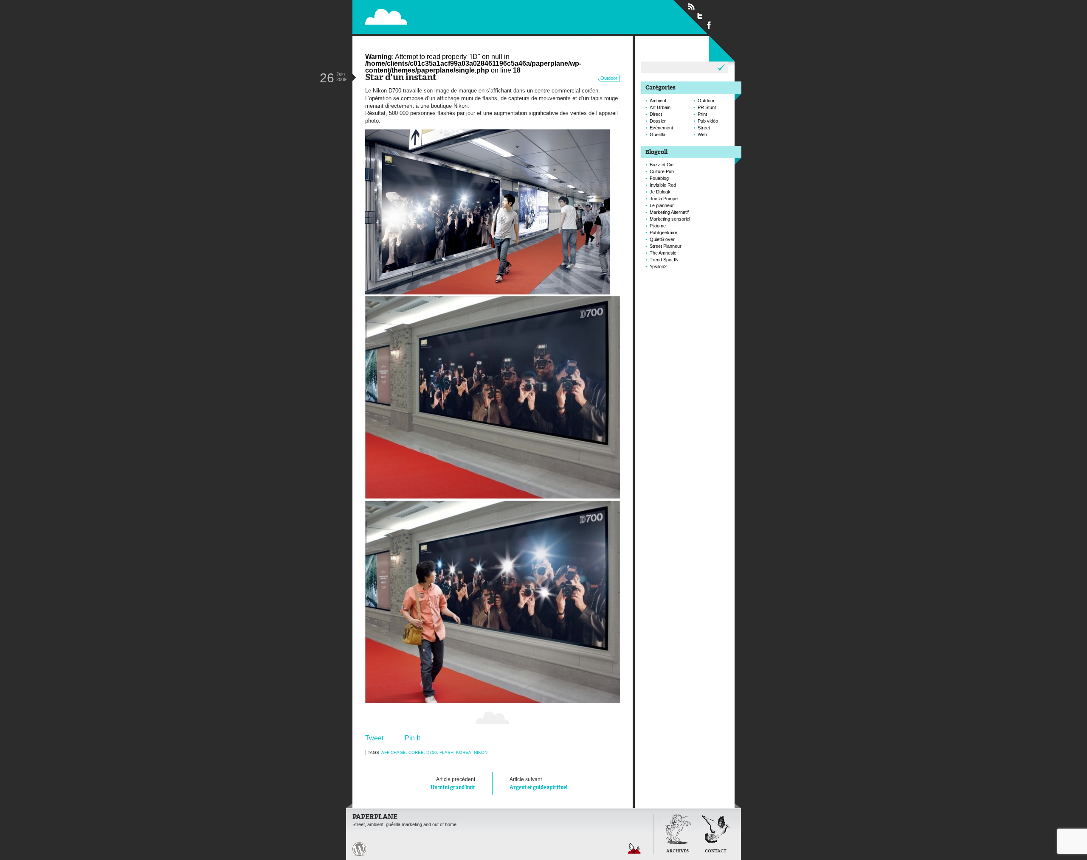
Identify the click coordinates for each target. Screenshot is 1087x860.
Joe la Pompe (664, 198)
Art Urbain (660, 107)
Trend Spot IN (664, 259)
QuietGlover (662, 239)
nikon (480, 752)
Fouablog (659, 178)
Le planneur (662, 205)
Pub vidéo (708, 120)
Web (702, 134)
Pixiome (658, 225)
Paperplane (439, 16)
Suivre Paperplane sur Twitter (700, 15)
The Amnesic (663, 252)
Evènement (661, 127)
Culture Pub (662, 171)
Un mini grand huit (453, 783)
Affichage (393, 752)
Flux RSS (691, 7)
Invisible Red (663, 185)
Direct (656, 114)
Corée (416, 752)
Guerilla (657, 134)
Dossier (658, 120)
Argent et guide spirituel (539, 783)
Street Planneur (665, 246)
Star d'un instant (400, 77)
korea (463, 752)
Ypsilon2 (658, 266)
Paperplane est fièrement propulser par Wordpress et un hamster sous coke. (359, 849)
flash (446, 752)
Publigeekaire (663, 232)
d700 (431, 752)
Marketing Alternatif (669, 212)
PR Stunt (707, 107)
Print (702, 114)
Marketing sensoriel (670, 218)
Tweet (374, 738)
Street (704, 127)
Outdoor (608, 78)
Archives (677, 851)
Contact (716, 851)
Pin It (412, 738)
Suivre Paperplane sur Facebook (709, 24)
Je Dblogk (660, 191)
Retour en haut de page (634, 848)
